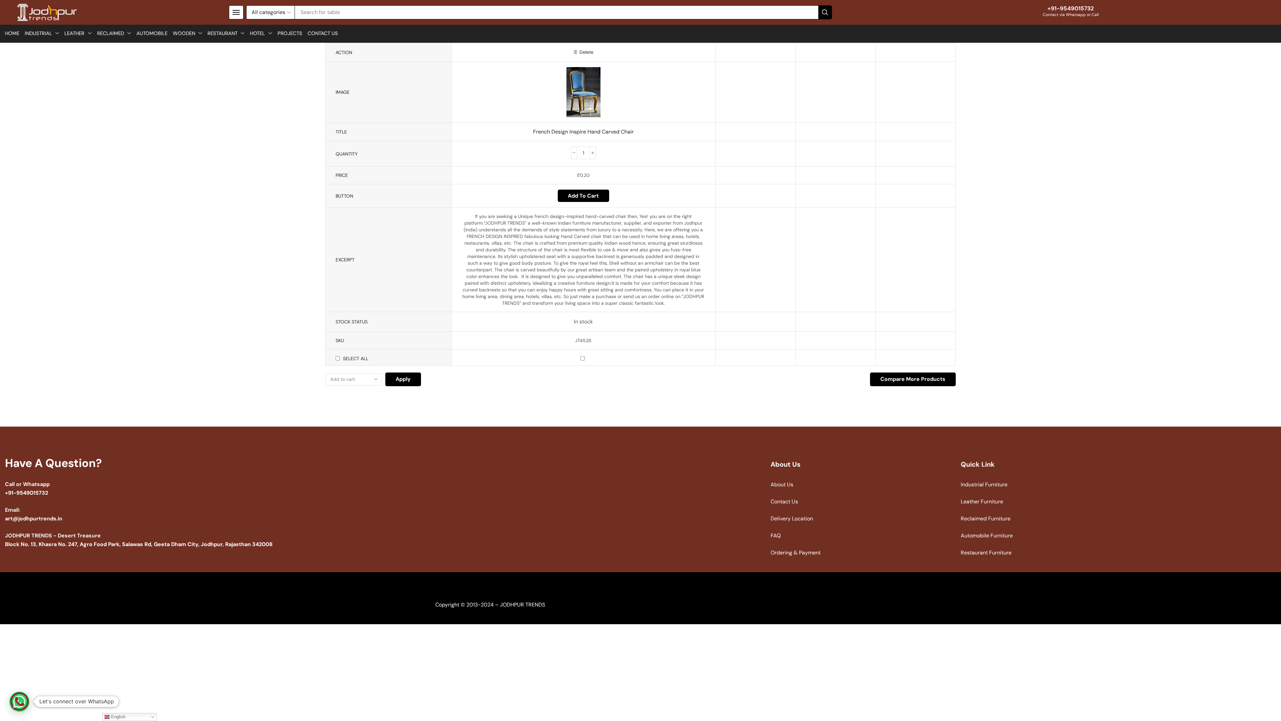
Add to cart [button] (583, 195)
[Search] (825, 12)
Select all (355, 358)
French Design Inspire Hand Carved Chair (583, 131)
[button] (236, 12)
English (117, 716)
